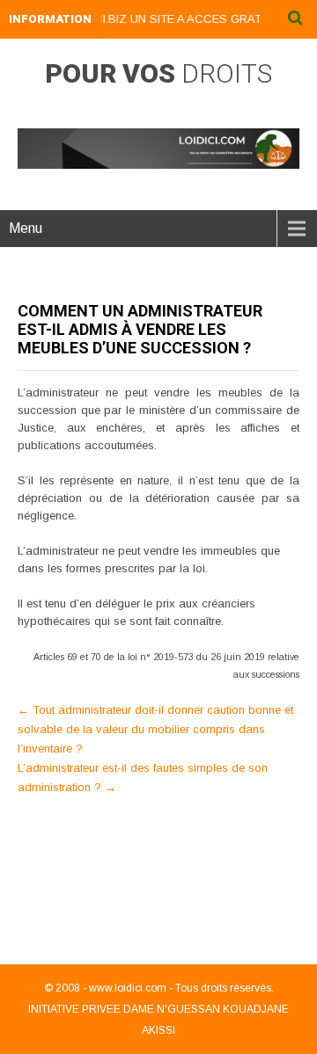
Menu (25, 228)
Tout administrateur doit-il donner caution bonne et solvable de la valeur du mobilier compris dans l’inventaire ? (155, 729)
